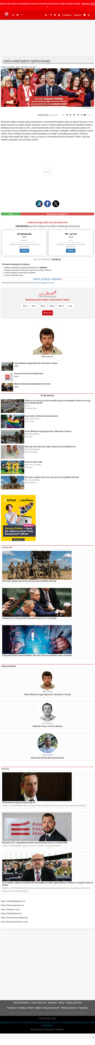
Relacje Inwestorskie (51, 1008)
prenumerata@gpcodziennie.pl (44, 283)
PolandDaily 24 (48, 1025)
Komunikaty (52, 1002)
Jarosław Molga (34, 480)
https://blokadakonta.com (11, 913)
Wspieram (47, 313)
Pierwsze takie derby (33, 462)
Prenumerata (66, 15)
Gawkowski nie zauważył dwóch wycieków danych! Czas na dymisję (29, 618)
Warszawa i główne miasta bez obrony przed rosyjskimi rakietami (52, 477)
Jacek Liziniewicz (47, 723)
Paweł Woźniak (34, 449)
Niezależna (4, 1022)
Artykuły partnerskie (74, 1002)
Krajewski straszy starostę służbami (47, 726)
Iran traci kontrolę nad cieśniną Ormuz (28, 373)
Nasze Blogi (33, 1022)
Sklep (93, 1022)
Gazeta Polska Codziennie (49, 1022)
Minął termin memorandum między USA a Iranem (32, 384)
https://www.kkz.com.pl (10, 909)
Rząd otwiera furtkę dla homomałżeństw (41, 416)
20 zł (25, 306)
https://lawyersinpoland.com (12, 905)
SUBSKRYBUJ (21, 226)
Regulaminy (83, 1008)
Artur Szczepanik (35, 465)
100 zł (43, 306)
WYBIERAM (24, 251)
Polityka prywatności (69, 1008)
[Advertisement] (47, 36)
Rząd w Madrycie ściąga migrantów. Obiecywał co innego (35, 363)
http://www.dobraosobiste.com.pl (14, 922)
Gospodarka (33, 452)
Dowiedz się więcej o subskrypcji (47, 279)
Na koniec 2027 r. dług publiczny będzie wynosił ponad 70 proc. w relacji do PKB (34, 842)
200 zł (52, 306)
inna (70, 306)
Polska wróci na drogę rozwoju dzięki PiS (18, 802)
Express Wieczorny (39, 1002)
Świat (16, 366)
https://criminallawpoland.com (13, 901)
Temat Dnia (32, 408)
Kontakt (30, 1008)
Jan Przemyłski (34, 419)
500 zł (61, 306)
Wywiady (5, 768)
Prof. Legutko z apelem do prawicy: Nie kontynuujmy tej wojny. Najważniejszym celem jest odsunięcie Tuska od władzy (47, 883)
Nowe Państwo (16, 1022)
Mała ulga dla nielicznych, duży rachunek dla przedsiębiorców (50, 446)
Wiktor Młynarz (47, 356)
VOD (25, 1022)
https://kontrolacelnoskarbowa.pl (14, 917)
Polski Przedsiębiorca (21, 1002)
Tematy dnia (7, 547)
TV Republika (66, 1022)
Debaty (61, 1002)
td (30, 406)
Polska (31, 421)
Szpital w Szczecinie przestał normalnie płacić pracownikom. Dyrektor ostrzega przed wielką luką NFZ (58, 401)
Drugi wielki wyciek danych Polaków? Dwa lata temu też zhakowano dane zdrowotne (37, 655)
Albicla (74, 1022)
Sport (31, 467)
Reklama (38, 1008)
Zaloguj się (77, 15)
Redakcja (22, 1008)
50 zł (34, 306)
